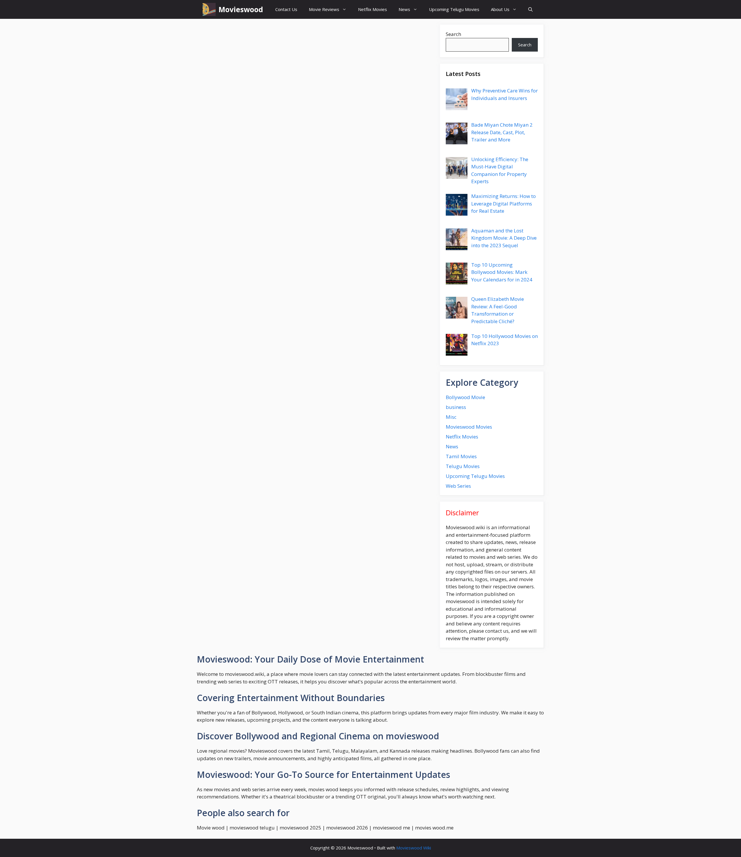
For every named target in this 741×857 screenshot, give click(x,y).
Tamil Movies (461, 456)
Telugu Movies (463, 466)
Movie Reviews (324, 9)
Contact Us (286, 9)
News (404, 9)
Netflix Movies (372, 9)
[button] (530, 9)
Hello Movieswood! (243, 362)
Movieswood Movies (469, 426)
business (456, 407)
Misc (451, 417)
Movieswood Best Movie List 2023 (254, 504)
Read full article (288, 180)
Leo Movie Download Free (247, 72)
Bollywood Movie (465, 397)
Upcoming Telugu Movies (454, 9)
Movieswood (241, 9)
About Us (500, 9)
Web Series (458, 486)
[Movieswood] (209, 9)
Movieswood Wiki (413, 848)
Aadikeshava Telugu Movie (245, 212)
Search (453, 34)
